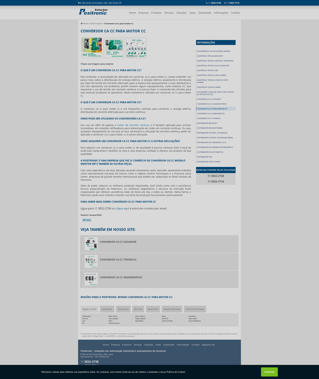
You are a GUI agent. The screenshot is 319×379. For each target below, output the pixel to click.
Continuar (269, 372)
